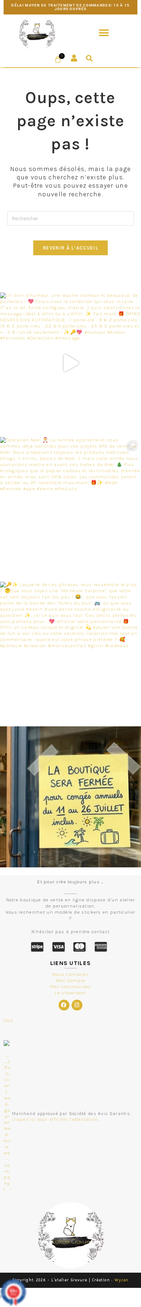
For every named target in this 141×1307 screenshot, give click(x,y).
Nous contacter (70, 974)
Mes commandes (70, 986)
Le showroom (70, 992)
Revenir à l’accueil (70, 248)
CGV (8, 1020)
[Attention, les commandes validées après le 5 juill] (70, 796)
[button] (103, 33)
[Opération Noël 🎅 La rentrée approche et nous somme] (70, 507)
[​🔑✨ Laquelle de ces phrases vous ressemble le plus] (70, 652)
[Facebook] (64, 1005)
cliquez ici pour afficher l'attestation (55, 1119)
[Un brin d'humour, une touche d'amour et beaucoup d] (70, 362)
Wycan (122, 1280)
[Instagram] (77, 1005)
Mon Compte (71, 980)
